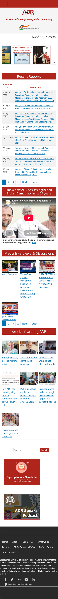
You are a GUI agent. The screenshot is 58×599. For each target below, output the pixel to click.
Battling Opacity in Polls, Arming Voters (10, 361)
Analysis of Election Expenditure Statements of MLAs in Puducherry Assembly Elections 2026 (34, 140)
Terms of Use (8, 552)
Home (5, 541)
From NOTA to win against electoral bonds (47, 361)
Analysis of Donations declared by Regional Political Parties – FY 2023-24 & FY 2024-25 (34, 107)
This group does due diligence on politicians (10, 433)
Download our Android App (19, 584)
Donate (5, 547)
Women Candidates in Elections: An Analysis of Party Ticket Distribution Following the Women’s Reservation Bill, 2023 (34, 161)
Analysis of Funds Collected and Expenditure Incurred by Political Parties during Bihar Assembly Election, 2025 (34, 172)
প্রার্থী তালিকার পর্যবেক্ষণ (10, 274)
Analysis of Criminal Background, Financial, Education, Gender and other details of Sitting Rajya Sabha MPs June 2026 (34, 151)
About (15, 541)
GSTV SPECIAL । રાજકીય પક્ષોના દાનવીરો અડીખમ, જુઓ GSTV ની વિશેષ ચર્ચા (47, 281)
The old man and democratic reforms (28, 361)
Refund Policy (46, 547)
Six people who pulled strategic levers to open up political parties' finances (47, 395)
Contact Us (28, 541)
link (34, 242)
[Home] (29, 12)
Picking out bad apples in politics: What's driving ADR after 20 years (28, 395)
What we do (43, 541)
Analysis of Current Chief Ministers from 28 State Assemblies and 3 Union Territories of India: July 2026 (34, 129)
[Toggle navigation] (4, 3)
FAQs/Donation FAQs (24, 547)
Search (44, 450)
